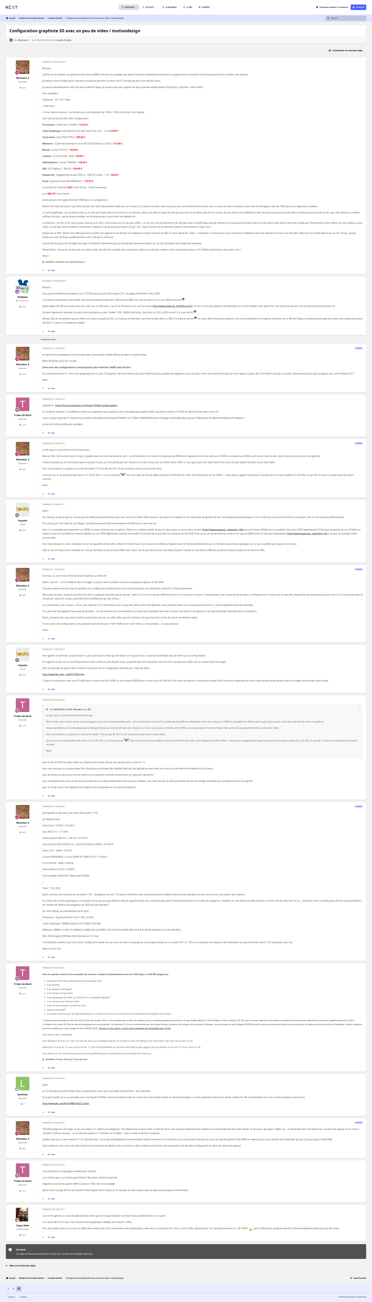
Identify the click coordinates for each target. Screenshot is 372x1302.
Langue (11, 1297)
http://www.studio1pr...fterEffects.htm (172, 306)
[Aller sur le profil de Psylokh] (22, 510)
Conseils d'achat (63, 40)
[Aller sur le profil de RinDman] (22, 286)
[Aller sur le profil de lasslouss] (22, 1084)
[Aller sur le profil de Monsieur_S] (10, 40)
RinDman (23, 297)
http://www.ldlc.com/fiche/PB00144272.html (65, 1103)
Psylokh (22, 520)
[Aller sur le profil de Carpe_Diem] (22, 1214)
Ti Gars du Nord (22, 415)
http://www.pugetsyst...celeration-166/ (223, 529)
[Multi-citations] (43, 270)
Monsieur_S (23, 40)
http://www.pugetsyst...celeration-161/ (307, 533)
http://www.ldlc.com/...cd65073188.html (63, 674)
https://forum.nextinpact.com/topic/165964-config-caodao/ (86, 405)
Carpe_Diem (22, 1225)
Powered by (352, 1297)
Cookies (23, 1297)
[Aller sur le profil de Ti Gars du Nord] (22, 404)
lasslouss (22, 1094)
